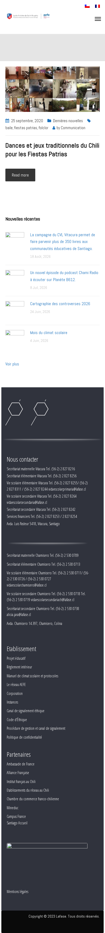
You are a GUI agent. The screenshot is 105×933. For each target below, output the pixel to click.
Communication (73, 127)
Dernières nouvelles (68, 120)
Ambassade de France (20, 764)
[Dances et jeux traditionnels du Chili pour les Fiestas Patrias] (52, 89)
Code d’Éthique (17, 719)
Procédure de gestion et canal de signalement (36, 728)
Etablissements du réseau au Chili (28, 790)
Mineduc (12, 807)
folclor (43, 127)
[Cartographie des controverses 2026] (14, 310)
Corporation (15, 693)
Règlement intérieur (19, 666)
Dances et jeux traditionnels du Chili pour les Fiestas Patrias (52, 149)
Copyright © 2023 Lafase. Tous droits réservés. (64, 916)
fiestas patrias (25, 127)
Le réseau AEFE (16, 684)
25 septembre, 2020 (27, 120)
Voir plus (12, 364)
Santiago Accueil (17, 822)
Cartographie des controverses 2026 (60, 303)
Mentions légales (17, 891)
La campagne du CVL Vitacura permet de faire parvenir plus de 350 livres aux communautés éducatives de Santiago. (62, 241)
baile (9, 127)
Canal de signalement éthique (25, 710)
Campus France (16, 816)
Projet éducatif (16, 658)
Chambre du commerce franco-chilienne (33, 798)
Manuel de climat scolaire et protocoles (32, 675)
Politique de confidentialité (24, 737)
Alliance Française (18, 772)
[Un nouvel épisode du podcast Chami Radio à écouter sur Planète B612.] (14, 279)
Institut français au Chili (21, 781)
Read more (20, 175)
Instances (12, 702)
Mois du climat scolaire (48, 332)
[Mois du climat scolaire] (14, 339)
